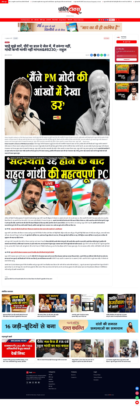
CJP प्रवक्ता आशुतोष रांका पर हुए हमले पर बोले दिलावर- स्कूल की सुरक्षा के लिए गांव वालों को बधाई (36, 1)
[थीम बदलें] (119, 20)
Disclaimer (96, 379)
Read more (86, 141)
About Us (73, 374)
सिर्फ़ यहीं (70, 20)
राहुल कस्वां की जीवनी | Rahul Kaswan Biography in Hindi (72, 1)
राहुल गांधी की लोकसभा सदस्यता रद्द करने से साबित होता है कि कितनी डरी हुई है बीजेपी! (32, 252)
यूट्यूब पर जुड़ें (127, 41)
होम (32, 20)
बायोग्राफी (48, 20)
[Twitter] (95, 55)
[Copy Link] (108, 55)
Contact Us (73, 377)
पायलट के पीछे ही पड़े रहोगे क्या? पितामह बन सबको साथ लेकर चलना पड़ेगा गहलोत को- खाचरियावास (36, 229)
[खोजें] (116, 20)
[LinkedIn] (105, 20)
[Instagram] (103, 20)
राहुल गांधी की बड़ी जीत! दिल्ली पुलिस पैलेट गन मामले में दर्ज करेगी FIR (102, 1)
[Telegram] (105, 55)
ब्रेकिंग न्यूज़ (42, 20)
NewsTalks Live (52, 388)
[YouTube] (101, 20)
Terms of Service (98, 377)
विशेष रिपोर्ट (55, 20)
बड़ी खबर (36, 20)
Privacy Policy (97, 374)
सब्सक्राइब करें (126, 59)
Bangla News (62, 20)
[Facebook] (107, 20)
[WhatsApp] (99, 20)
